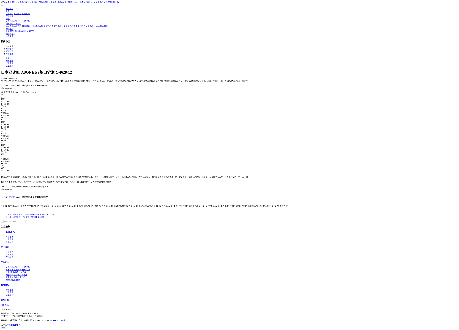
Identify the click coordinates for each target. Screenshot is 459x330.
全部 (8, 19)
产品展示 (9, 16)
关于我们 (9, 11)
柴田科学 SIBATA (13, 24)
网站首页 (9, 9)
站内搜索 (9, 36)
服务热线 (5, 305)
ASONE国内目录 (101, 26)
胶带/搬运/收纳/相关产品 (41, 26)
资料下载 (5, 300)
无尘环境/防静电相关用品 (62, 26)
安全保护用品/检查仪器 (83, 26)
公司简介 (9, 14)
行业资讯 (22, 31)
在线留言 (18, 14)
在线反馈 (26, 14)
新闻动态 (9, 29)
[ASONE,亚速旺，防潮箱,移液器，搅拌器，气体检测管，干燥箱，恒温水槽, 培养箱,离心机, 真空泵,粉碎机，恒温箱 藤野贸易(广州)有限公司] (229, 2)
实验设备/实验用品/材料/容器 (18, 26)
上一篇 (30, 215)
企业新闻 (30, 31)
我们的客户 (10, 34)
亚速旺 (12, 197)
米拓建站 (15, 325)
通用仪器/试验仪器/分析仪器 (18, 21)
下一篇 (25, 217)
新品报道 (14, 31)
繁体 (3, 327)
